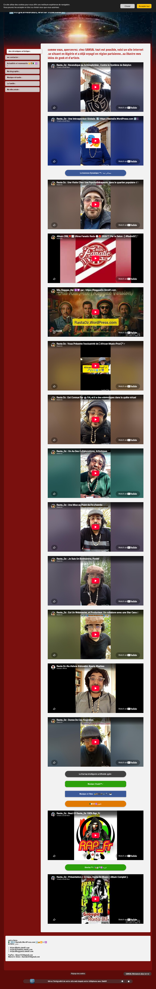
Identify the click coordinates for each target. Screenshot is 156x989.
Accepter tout (144, 6)
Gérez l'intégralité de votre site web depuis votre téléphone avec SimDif (77, 981)
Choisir (127, 6)
